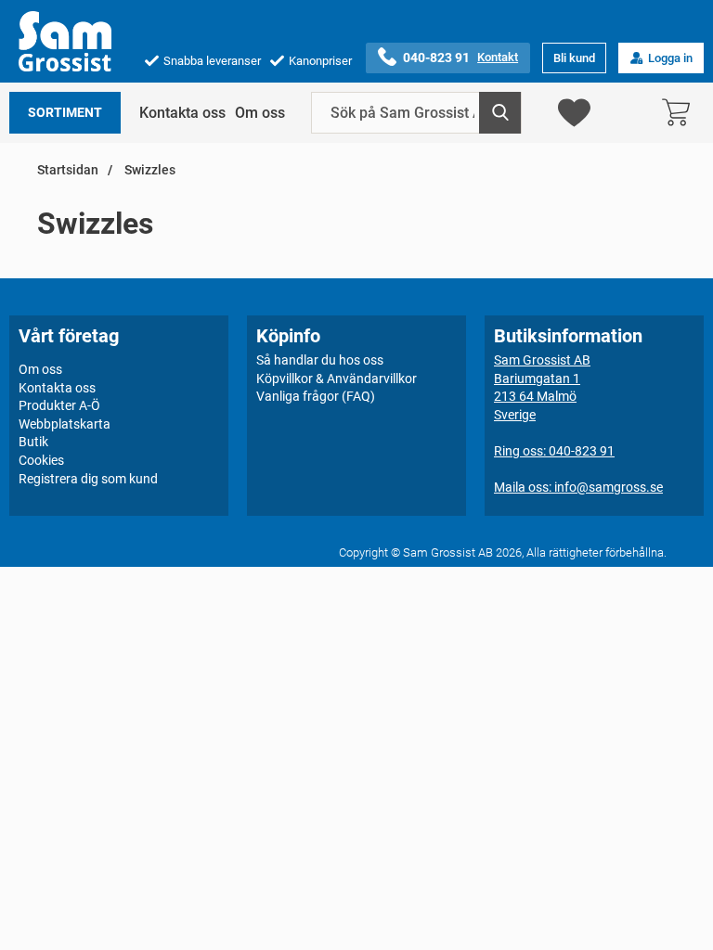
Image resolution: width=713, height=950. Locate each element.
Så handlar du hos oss (319, 360)
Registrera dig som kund (88, 478)
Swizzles (148, 170)
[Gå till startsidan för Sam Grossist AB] (65, 41)
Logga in (670, 58)
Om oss (260, 113)
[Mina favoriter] (574, 112)
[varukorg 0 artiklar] (680, 113)
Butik (33, 441)
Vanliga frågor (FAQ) (315, 396)
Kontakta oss (182, 113)
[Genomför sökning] (500, 113)
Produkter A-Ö (59, 405)
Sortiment (65, 113)
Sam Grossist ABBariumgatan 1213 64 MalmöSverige (542, 387)
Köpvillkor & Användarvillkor (336, 378)
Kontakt (497, 57)
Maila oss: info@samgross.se (578, 487)
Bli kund (574, 58)
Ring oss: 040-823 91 (554, 450)
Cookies (41, 460)
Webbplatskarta (64, 424)
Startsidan (67, 170)
